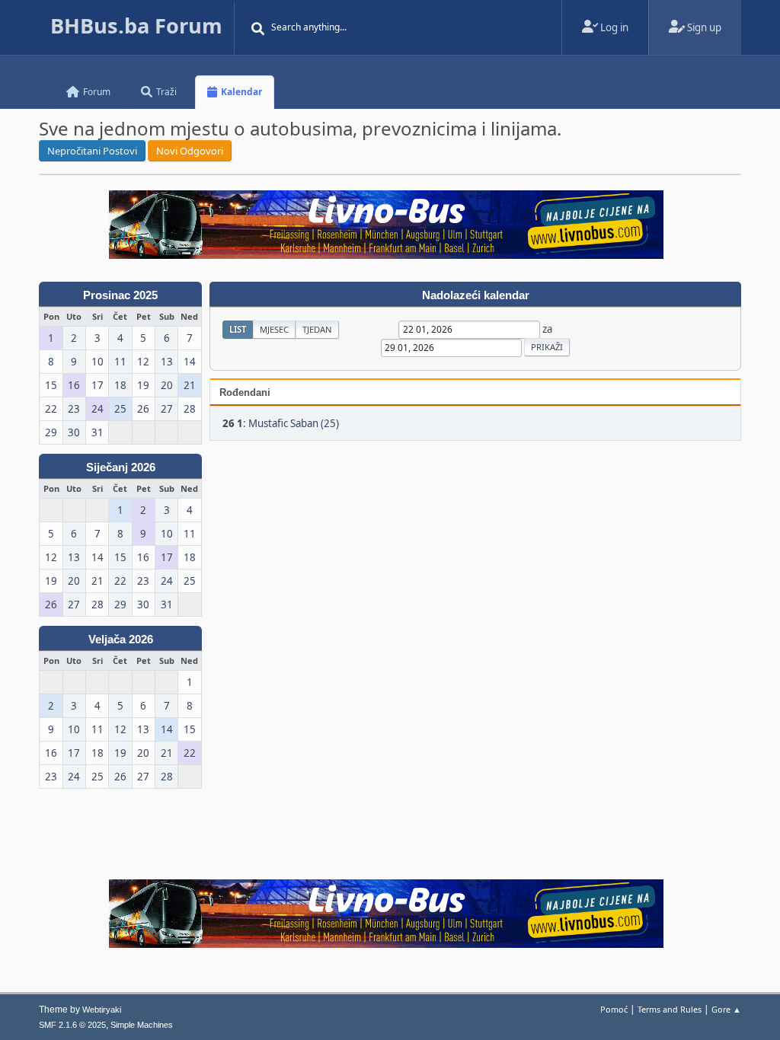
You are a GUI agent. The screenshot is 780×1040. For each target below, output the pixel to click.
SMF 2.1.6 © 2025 (72, 1024)
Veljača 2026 (120, 639)
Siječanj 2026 (120, 467)
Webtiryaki (101, 1009)
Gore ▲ (726, 1009)
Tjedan (317, 329)
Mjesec (274, 329)
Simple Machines (141, 1024)
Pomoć (614, 1009)
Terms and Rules (670, 1009)
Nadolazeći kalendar (475, 295)
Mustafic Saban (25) (293, 423)
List (237, 329)
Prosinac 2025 (120, 295)
